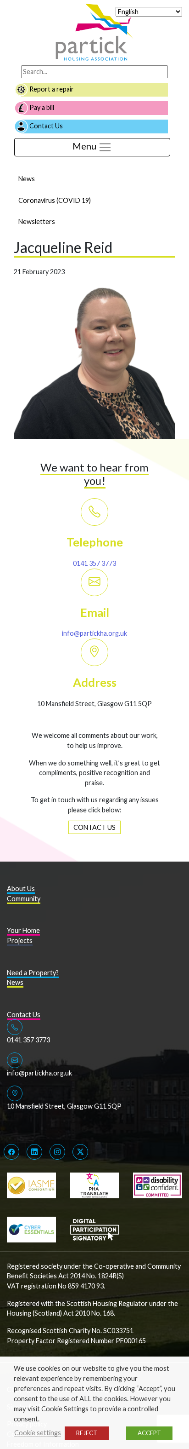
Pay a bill (41, 107)
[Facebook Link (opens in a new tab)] (11, 1151)
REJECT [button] (86, 1433)
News (26, 179)
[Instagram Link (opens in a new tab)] (57, 1151)
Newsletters (36, 221)
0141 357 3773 (94, 563)
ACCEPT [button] (149, 1433)
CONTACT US (94, 827)
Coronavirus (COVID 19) (54, 200)
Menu (85, 145)
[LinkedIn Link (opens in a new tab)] (34, 1151)
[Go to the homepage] (94, 31)
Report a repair (51, 89)
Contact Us (45, 126)
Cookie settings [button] (37, 1433)
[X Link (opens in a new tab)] (80, 1151)
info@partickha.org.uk (94, 633)
